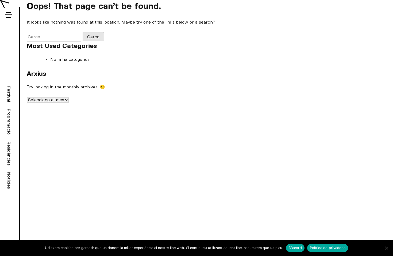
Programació (9, 122)
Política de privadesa (327, 248)
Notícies (9, 180)
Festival (9, 94)
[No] (386, 248)
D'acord (295, 248)
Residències (9, 153)
